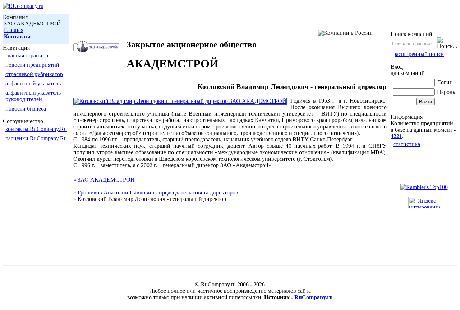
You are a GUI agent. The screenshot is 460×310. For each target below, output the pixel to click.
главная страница (26, 55)
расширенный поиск (418, 54)
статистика (406, 144)
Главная (13, 30)
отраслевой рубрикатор (34, 74)
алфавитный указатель (33, 83)
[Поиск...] (447, 43)
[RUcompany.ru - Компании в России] (23, 6)
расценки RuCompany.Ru (36, 138)
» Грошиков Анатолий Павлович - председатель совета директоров (155, 192)
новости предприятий (32, 65)
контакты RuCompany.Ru (36, 129)
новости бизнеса (25, 108)
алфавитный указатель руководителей (33, 96)
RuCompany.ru (313, 297)
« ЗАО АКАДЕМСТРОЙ (104, 180)
